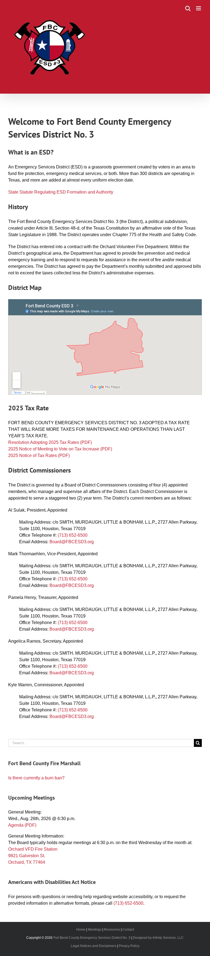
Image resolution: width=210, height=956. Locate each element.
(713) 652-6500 (73, 535)
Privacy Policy (129, 946)
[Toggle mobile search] (188, 8)
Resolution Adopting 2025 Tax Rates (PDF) (50, 442)
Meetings (94, 929)
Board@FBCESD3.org (71, 541)
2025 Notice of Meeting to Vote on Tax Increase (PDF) (60, 449)
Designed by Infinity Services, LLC (158, 938)
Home (80, 929)
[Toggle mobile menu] (199, 8)
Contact (128, 929)
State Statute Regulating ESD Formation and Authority (60, 192)
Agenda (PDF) (22, 825)
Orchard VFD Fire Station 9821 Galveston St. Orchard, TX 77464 (32, 856)
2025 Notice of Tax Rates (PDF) (39, 455)
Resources (112, 929)
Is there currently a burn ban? (36, 778)
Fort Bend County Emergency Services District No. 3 (91, 938)
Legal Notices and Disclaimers (93, 946)
